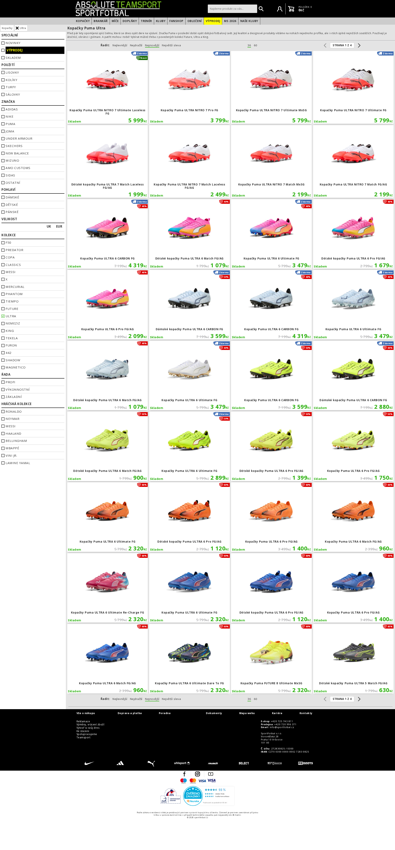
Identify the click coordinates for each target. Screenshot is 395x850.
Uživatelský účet (280, 9)
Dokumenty (214, 713)
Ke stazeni (83, 731)
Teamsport (83, 737)
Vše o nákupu (86, 713)
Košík (291, 9)
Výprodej (213, 21)
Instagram (197, 773)
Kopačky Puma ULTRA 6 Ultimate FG (271, 234)
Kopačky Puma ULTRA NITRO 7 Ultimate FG (353, 87)
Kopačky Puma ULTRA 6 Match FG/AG (353, 517)
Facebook (184, 773)
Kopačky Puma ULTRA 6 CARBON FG (107, 234)
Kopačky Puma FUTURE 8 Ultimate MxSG (271, 659)
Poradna (165, 713)
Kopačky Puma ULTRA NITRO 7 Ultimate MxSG (271, 87)
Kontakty (306, 713)
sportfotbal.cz (141, 8)
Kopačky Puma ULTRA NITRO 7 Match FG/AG (353, 161)
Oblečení (194, 21)
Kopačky (83, 21)
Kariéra (277, 713)
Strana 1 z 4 (342, 45)
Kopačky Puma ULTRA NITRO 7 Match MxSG (271, 161)
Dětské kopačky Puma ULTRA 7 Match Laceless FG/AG (107, 161)
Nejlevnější (120, 45)
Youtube (211, 773)
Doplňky (130, 21)
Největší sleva (171, 45)
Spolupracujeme (87, 734)
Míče (115, 21)
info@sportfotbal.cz (282, 727)
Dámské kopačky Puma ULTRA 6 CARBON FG (189, 304)
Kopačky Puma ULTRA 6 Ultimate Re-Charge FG (107, 588)
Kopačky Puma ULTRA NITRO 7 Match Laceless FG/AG (189, 161)
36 (249, 45)
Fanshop (176, 21)
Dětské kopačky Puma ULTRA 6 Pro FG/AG (353, 234)
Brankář (101, 21)
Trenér (146, 21)
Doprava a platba (130, 713)
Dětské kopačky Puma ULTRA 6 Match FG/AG (189, 234)
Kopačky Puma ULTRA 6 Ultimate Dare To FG (189, 659)
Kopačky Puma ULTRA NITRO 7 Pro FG (189, 87)
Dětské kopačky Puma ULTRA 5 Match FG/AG (353, 659)
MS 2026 (230, 21)
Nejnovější (152, 45)
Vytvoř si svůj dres (88, 728)
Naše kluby (249, 21)
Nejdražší (136, 45)
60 (255, 45)
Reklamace (83, 721)
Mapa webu (247, 713)
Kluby (160, 21)
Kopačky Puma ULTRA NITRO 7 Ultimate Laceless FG (107, 87)
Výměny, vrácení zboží (90, 724)
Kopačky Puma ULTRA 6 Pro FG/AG (107, 304)
